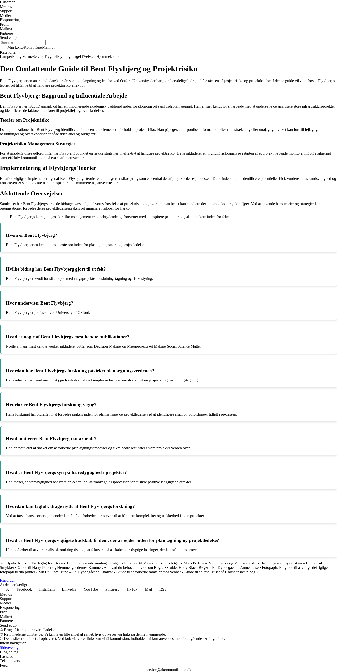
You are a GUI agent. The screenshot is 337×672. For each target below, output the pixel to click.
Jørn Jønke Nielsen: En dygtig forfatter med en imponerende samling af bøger (60, 563)
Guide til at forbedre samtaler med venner (148, 572)
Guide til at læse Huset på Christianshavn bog (219, 572)
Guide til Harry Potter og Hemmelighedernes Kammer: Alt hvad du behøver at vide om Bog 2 (91, 567)
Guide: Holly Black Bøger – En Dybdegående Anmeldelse (213, 567)
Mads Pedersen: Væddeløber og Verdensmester (220, 563)
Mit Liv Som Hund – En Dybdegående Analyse (75, 572)
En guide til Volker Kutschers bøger (152, 563)
